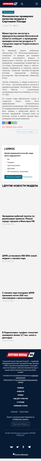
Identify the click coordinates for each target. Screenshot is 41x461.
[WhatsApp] (12, 123)
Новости (20, 391)
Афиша (21, 395)
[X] (9, 123)
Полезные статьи (20, 406)
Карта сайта (24, 411)
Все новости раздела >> (27, 131)
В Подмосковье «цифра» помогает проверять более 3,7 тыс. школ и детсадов (20, 335)
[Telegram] (15, 123)
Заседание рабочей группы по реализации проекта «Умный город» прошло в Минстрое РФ (18, 219)
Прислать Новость (20, 424)
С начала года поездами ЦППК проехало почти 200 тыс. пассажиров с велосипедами (18, 295)
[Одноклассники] (6, 123)
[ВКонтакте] (3, 123)
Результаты (27, 177)
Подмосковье (8, 12)
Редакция (14, 411)
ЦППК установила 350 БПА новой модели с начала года (19, 257)
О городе (20, 402)
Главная (20, 388)
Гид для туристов (20, 399)
